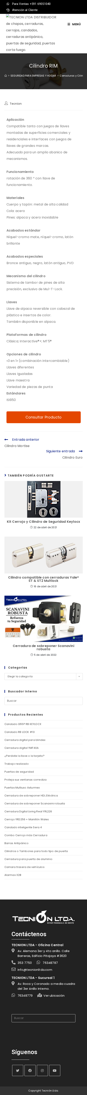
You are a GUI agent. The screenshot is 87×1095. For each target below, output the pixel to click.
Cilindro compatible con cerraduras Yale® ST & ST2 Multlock (43, 579)
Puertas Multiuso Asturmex (22, 788)
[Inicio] (5, 75)
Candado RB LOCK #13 (19, 732)
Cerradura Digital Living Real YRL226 (28, 811)
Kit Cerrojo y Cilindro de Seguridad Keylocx (43, 521)
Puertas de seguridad (19, 772)
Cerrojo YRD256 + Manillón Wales (26, 819)
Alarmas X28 (12, 875)
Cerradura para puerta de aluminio (28, 859)
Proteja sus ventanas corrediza (25, 780)
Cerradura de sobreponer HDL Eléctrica (31, 795)
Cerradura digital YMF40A (21, 748)
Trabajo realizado (16, 764)
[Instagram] (42, 1070)
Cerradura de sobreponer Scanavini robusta (43, 647)
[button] (43, 417)
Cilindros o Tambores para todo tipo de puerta (36, 851)
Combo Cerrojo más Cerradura (25, 835)
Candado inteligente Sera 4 (23, 827)
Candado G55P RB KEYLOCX (22, 724)
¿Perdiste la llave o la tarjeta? (24, 756)
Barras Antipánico (16, 843)
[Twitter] (17, 1070)
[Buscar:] (43, 701)
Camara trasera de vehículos (24, 867)
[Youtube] (54, 1070)
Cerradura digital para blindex (25, 740)
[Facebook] (30, 1070)
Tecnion (16, 104)
